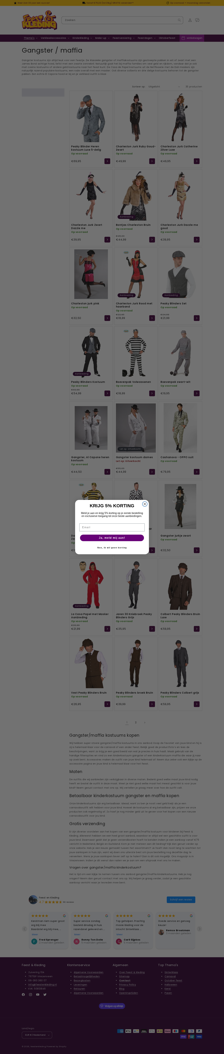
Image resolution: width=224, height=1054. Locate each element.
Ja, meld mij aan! (112, 537)
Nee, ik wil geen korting (112, 548)
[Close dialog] (144, 504)
